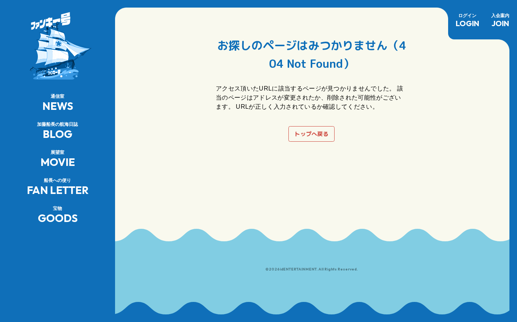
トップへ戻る (311, 134)
